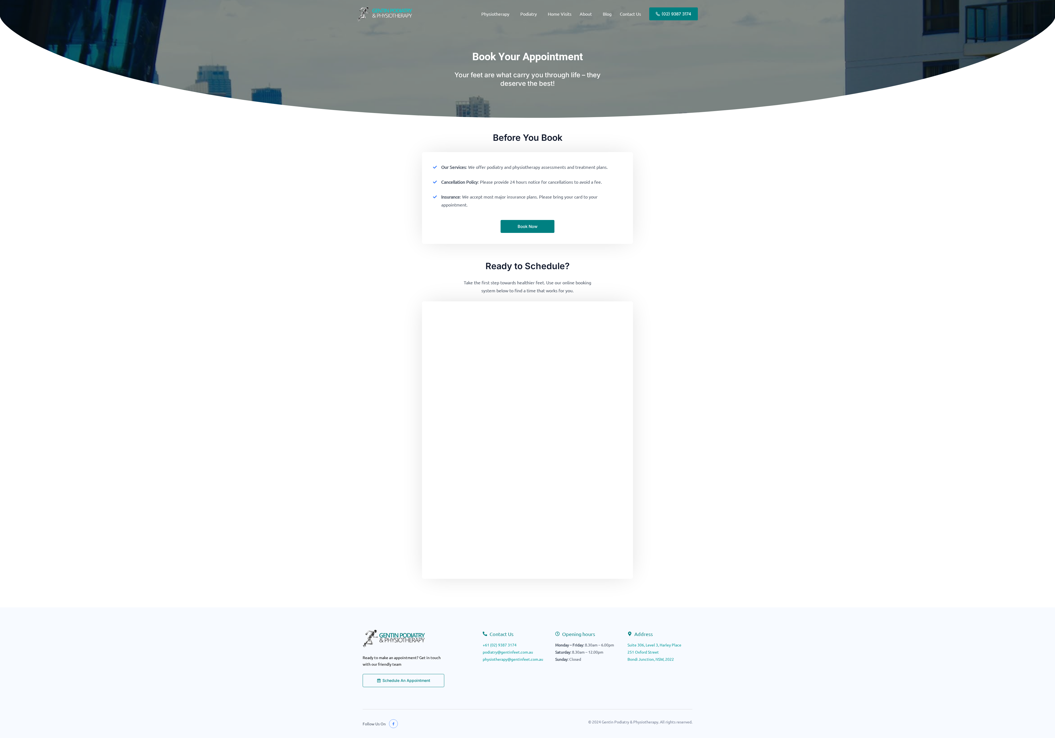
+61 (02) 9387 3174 (500, 644)
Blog (607, 13)
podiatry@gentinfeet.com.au (508, 651)
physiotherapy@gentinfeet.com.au (513, 659)
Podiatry (528, 13)
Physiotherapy (495, 13)
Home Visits (559, 13)
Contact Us (630, 13)
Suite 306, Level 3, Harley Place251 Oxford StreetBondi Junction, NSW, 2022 (654, 652)
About (586, 13)
